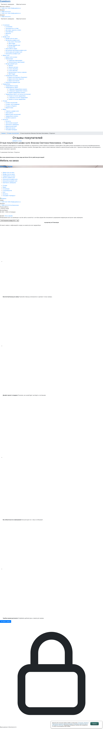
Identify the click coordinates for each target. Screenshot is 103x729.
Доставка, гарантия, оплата (13, 30)
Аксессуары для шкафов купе (14, 52)
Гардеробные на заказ (12, 85)
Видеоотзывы (9, 107)
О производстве (7, 190)
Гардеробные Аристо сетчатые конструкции (18, 94)
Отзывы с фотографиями (12, 104)
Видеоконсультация (11, 126)
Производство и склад (12, 28)
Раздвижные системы (12, 75)
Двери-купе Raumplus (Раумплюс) (17, 77)
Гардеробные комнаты (12, 116)
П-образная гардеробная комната (17, 90)
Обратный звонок (21, 4)
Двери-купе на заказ (11, 57)
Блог (7, 35)
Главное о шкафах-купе (12, 111)
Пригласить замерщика (7, 4)
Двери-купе (6, 55)
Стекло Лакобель (13, 69)
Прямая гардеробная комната (16, 92)
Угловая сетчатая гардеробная (16, 96)
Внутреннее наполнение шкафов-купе (16, 50)
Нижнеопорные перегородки (16, 62)
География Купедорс (11, 129)
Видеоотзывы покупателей (13, 114)
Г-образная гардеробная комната (17, 89)
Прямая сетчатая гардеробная (16, 99)
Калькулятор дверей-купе (13, 82)
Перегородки (9, 58)
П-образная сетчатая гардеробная (18, 97)
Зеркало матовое (13, 67)
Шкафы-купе (6, 36)
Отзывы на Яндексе (11, 106)
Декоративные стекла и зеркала (17, 72)
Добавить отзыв (17, 141)
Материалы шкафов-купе (13, 40)
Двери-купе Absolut (13, 80)
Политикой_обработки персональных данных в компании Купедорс (70, 723)
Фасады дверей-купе (14, 45)
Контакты (5, 119)
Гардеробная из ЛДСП (12, 87)
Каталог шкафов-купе (9, 177)
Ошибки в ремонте (11, 117)
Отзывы (5, 101)
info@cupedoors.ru (16, 8)
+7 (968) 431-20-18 (5, 11)
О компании (6, 25)
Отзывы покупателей (11, 102)
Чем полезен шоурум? (12, 123)
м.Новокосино (15, 205)
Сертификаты (9, 31)
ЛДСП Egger (11, 43)
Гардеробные (6, 84)
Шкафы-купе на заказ (12, 38)
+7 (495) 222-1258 (5, 8)
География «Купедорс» (9, 195)
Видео (4, 109)
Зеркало (10, 65)
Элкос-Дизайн (9, 216)
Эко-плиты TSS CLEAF (14, 42)
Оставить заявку (5, 621)
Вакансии (8, 33)
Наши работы (9, 112)
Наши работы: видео (11, 48)
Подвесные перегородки (15, 60)
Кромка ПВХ (11, 47)
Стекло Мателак (13, 70)
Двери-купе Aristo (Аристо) (16, 79)
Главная (3, 133)
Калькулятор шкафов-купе (13, 53)
